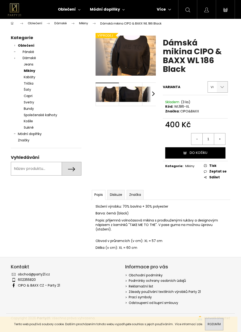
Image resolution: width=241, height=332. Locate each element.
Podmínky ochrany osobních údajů (157, 280)
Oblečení (26, 45)
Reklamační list (141, 286)
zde (199, 324)
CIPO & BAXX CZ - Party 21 (39, 285)
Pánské (28, 51)
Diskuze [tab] (116, 194)
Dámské (29, 58)
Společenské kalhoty (40, 115)
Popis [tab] (98, 194)
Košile (28, 121)
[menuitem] (69, 9)
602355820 (27, 279)
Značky (23, 140)
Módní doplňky (30, 133)
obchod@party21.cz (34, 274)
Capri (28, 96)
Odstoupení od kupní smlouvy (153, 302)
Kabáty (29, 77)
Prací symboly (140, 297)
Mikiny (29, 70)
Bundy (29, 108)
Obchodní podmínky (146, 275)
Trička (28, 83)
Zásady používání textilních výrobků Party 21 (165, 291)
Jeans (28, 64)
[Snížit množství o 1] (197, 139)
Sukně (29, 127)
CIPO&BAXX (189, 111)
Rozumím (214, 324)
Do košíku (198, 152)
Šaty (27, 89)
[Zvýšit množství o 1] (219, 139)
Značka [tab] (135, 194)
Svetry (29, 102)
